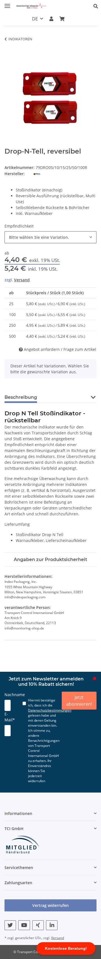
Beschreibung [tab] (20, 397)
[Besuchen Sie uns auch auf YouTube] (24, 925)
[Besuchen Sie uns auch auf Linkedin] (52, 925)
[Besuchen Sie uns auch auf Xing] (38, 925)
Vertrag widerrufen (50, 905)
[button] (97, 6)
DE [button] (35, 19)
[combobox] (50, 237)
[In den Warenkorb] (8, 47)
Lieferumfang (17, 524)
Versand (22, 279)
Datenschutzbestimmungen (49, 710)
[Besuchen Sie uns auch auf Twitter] (10, 925)
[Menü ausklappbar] (7, 3)
